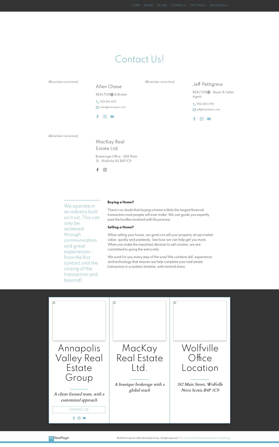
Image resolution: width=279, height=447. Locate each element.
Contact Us (79, 409)
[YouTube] (112, 117)
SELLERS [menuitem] (162, 5)
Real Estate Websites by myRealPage (212, 438)
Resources (217, 5)
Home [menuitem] (136, 5)
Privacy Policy (186, 438)
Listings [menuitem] (177, 5)
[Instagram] (105, 117)
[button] (79, 409)
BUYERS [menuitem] (148, 5)
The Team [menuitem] (196, 5)
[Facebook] (97, 117)
